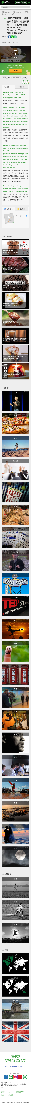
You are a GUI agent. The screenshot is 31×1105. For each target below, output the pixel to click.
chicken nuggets (17, 77)
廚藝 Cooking (6, 12)
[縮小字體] (27, 82)
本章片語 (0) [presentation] (20, 87)
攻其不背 (3, 1091)
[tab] (8, 87)
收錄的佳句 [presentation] (10, 209)
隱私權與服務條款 (20, 1091)
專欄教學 (3, 1095)
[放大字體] (23, 82)
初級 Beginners (17, 12)
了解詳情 (15, 70)
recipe (4, 77)
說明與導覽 (18, 1093)
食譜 (9, 77)
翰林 (10, 1093)
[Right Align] (29, 2)
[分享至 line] (12, 36)
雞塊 (24, 77)
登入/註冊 (24, 2)
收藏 (5, 18)
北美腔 (12, 14)
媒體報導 (11, 1095)
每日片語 (3, 1094)
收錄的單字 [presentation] (23, 209)
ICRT (10, 1091)
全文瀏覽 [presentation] (6, 87)
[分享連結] (15, 36)
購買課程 (18, 2)
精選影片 (3, 1093)
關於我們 (11, 1094)
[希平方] (5, 2)
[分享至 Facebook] (9, 36)
